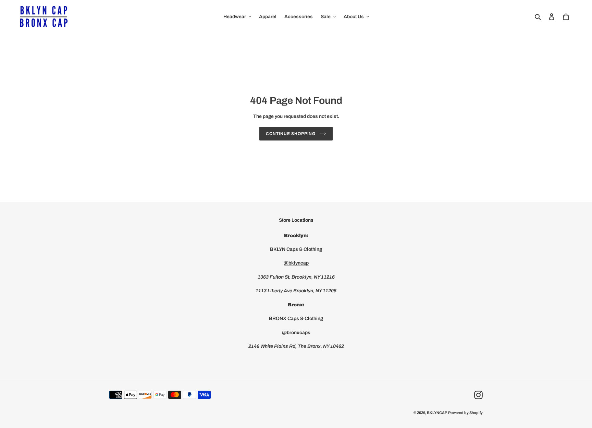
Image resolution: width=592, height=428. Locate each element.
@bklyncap (296, 263)
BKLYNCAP (437, 413)
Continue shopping (291, 133)
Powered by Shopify (465, 413)
